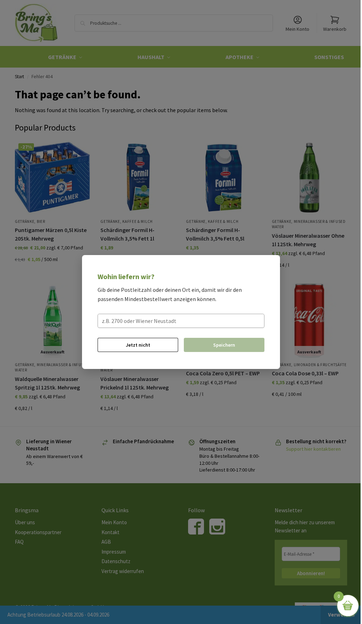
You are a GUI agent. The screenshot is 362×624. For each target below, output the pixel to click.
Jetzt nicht (138, 345)
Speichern (224, 345)
